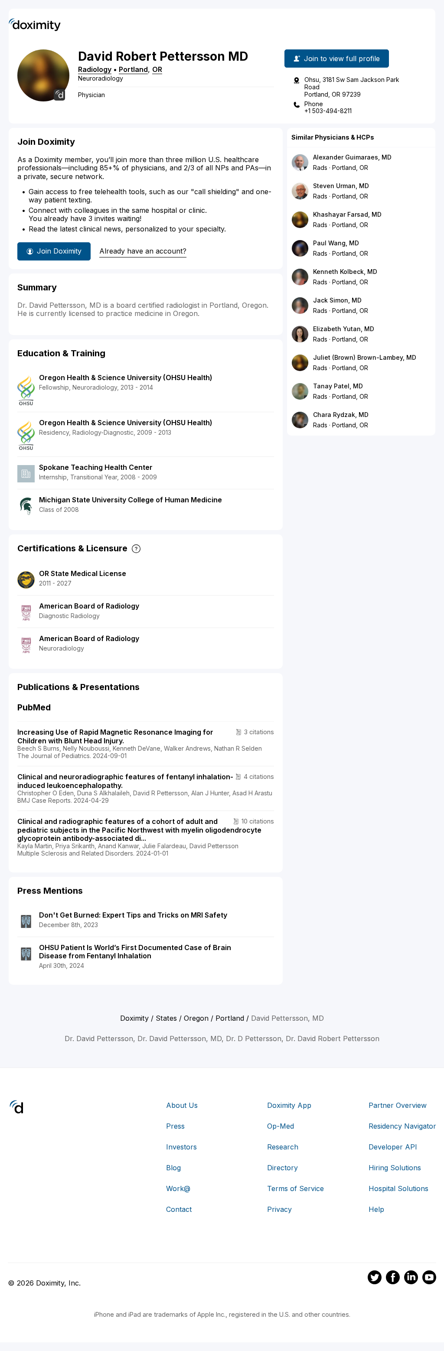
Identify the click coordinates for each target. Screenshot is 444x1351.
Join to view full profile (342, 58)
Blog (173, 1167)
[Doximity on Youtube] (429, 1279)
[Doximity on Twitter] (375, 1279)
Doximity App (289, 1105)
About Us (182, 1105)
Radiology (94, 69)
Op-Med (280, 1126)
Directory (282, 1167)
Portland (133, 69)
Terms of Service (295, 1188)
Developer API (393, 1147)
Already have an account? (142, 251)
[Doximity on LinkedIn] (411, 1279)
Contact (179, 1209)
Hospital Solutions (398, 1188)
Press (175, 1126)
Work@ (178, 1188)
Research (282, 1147)
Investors (181, 1147)
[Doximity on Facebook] (393, 1279)
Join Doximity (59, 251)
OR (157, 69)
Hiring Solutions (395, 1167)
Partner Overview (398, 1105)
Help (376, 1209)
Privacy (279, 1209)
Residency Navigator (402, 1126)
